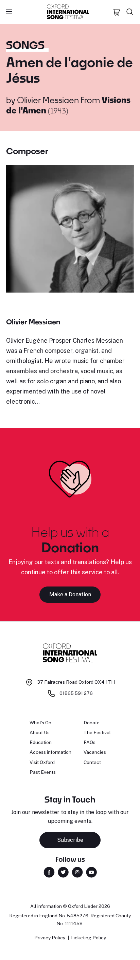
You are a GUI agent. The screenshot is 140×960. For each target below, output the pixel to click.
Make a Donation (70, 594)
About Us (40, 732)
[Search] (130, 12)
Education (41, 742)
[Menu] (9, 12)
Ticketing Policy (88, 937)
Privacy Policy (49, 937)
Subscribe (70, 840)
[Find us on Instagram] (77, 871)
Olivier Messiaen (48, 100)
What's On (40, 722)
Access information (50, 752)
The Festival (97, 732)
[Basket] (116, 12)
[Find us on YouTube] (91, 871)
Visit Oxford (42, 762)
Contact (92, 762)
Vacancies (95, 752)
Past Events (43, 772)
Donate (92, 722)
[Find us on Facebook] (49, 871)
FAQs (89, 742)
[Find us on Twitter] (63, 871)
